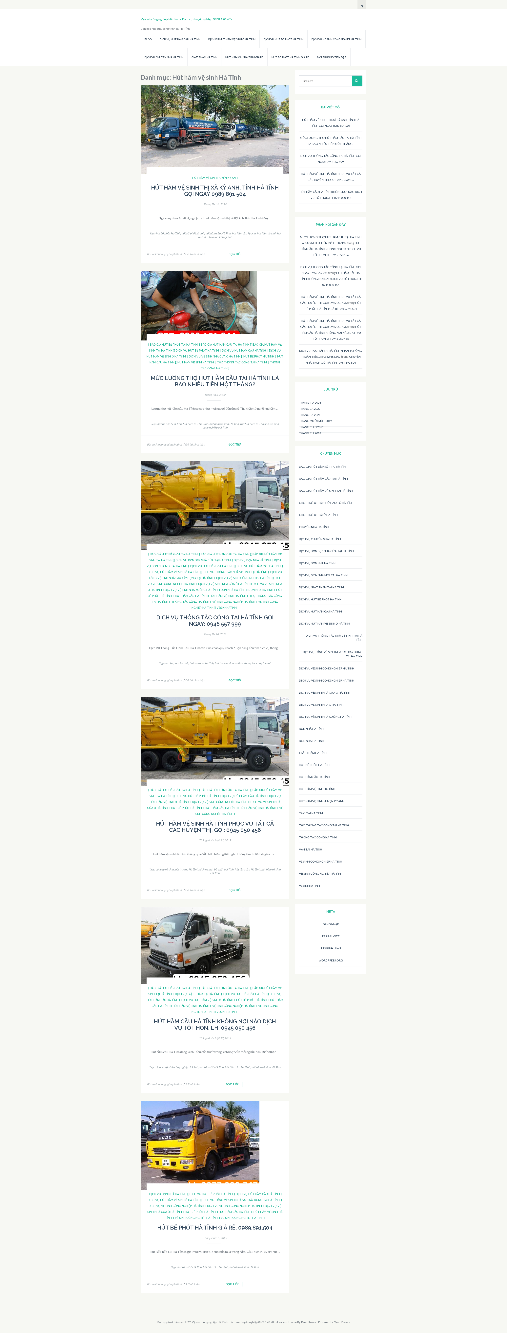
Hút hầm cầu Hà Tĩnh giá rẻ (244, 57)
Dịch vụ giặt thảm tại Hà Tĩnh (321, 587)
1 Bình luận (192, 1284)
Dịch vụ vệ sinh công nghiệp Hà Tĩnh (336, 39)
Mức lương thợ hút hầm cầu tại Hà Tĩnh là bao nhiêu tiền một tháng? (215, 381)
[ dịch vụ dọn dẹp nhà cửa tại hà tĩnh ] (203, 560)
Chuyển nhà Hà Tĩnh (314, 527)
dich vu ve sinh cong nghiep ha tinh (326, 680)
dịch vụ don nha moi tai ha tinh (323, 575)
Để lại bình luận (195, 254)
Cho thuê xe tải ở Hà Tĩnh (318, 515)
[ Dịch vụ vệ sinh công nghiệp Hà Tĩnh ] (244, 578)
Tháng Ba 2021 (309, 414)
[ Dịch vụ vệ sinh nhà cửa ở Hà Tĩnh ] (214, 356)
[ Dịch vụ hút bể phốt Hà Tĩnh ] (197, 350)
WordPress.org (331, 960)
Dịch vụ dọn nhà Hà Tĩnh (317, 563)
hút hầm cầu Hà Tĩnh (218, 233)
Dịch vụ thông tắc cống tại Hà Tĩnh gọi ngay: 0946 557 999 (215, 620)
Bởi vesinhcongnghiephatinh (164, 254)
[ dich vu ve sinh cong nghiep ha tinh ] (234, 1206)
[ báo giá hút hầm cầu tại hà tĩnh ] (225, 344)
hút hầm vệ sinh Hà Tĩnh (224, 424)
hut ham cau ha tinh (201, 663)
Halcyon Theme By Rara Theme (296, 1322)
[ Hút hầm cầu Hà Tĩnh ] (190, 595)
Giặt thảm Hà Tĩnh (204, 57)
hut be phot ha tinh (176, 663)
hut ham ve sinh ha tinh (229, 663)
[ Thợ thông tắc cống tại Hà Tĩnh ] (241, 362)
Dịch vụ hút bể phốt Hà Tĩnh (283, 39)
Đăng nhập (331, 924)
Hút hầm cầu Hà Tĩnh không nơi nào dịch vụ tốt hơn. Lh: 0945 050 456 (215, 1024)
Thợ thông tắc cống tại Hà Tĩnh (324, 825)
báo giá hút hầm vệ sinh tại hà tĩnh (326, 490)
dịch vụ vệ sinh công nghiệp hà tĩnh (176, 1067)
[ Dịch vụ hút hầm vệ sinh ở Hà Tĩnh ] (207, 1000)
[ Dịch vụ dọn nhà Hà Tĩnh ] (252, 560)
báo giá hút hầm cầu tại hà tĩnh (323, 478)
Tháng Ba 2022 (309, 408)
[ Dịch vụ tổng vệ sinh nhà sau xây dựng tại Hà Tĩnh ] (241, 1200)
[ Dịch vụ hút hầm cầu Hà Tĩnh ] (244, 350)
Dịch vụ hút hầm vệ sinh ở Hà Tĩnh (231, 39)
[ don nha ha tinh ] (261, 590)
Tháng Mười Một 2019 (315, 421)
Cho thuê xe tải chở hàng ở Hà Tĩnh (326, 502)
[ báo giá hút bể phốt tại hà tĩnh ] (173, 344)
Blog (148, 39)
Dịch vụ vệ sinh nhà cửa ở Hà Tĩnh (324, 692)
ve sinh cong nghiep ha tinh (320, 861)
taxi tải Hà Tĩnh (311, 813)
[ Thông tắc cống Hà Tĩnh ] (190, 601)
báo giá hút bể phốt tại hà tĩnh (323, 466)
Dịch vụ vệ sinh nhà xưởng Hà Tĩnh (325, 716)
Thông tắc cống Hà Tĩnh (318, 837)
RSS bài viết (331, 936)
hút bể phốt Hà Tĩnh (168, 233)
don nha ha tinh (311, 740)
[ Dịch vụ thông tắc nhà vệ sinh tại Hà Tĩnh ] (235, 572)
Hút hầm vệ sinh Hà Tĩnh (317, 789)
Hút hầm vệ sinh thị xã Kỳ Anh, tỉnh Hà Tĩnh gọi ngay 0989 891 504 (215, 190)
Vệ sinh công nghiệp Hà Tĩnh (320, 873)
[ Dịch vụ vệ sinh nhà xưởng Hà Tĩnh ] (191, 590)
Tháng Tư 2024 (310, 402)
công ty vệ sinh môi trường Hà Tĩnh (176, 869)
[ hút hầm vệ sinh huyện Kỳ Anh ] (215, 177)
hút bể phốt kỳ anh (192, 233)
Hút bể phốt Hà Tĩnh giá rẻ (290, 57)
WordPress (341, 1322)
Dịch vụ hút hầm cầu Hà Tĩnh (180, 39)
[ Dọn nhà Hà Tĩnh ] (233, 590)
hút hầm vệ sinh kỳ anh (218, 237)
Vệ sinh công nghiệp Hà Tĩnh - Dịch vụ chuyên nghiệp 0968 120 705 (233, 1322)
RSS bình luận (331, 948)
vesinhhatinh (309, 885)
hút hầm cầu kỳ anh (244, 233)
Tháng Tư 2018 (310, 433)
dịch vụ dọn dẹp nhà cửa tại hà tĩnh (326, 551)
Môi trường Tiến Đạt (331, 57)
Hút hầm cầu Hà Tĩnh (314, 777)
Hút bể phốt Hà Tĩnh (314, 765)
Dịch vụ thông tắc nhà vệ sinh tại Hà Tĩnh (334, 638)
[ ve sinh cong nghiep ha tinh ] (242, 1217)
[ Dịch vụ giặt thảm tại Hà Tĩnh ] (197, 994)
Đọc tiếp (235, 254)
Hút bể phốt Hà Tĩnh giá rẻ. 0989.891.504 (215, 1227)
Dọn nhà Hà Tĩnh (311, 728)
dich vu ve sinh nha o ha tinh (321, 704)
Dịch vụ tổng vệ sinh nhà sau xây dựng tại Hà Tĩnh (332, 654)
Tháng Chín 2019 (311, 427)
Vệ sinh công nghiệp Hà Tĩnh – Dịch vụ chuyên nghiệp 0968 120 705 (186, 19)
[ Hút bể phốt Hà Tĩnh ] (259, 356)
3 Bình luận (192, 1084)
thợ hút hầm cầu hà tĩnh (254, 424)
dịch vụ (203, 869)
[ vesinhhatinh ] (226, 607)
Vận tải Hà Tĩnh (310, 849)
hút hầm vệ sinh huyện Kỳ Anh (321, 801)
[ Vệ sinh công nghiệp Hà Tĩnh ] (234, 601)
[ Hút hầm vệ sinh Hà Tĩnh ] (195, 362)
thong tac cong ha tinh (257, 663)
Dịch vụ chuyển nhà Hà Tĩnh (164, 57)
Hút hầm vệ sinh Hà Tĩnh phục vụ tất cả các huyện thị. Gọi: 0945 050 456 (215, 826)
